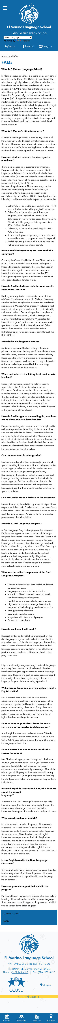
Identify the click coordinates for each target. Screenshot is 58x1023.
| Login (47, 984)
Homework (37, 1020)
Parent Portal (21, 1020)
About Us (5, 56)
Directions (51, 1020)
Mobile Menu (5, 8)
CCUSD (16, 990)
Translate (26, 40)
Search (11, 46)
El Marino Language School (29, 27)
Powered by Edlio (29, 996)
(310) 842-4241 (19, 972)
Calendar (6, 1020)
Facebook (29, 46)
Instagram (47, 46)
